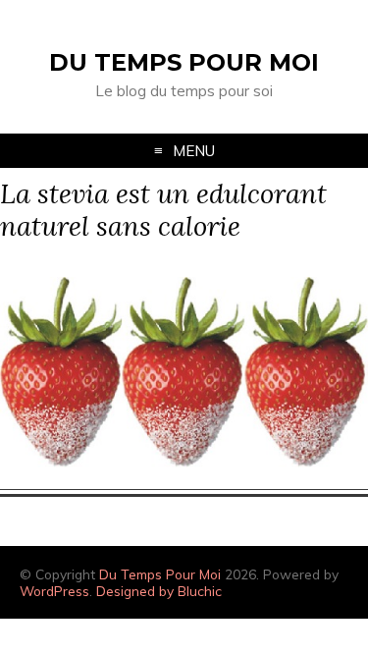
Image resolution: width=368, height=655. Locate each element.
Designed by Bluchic (159, 590)
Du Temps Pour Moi (184, 62)
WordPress (54, 590)
